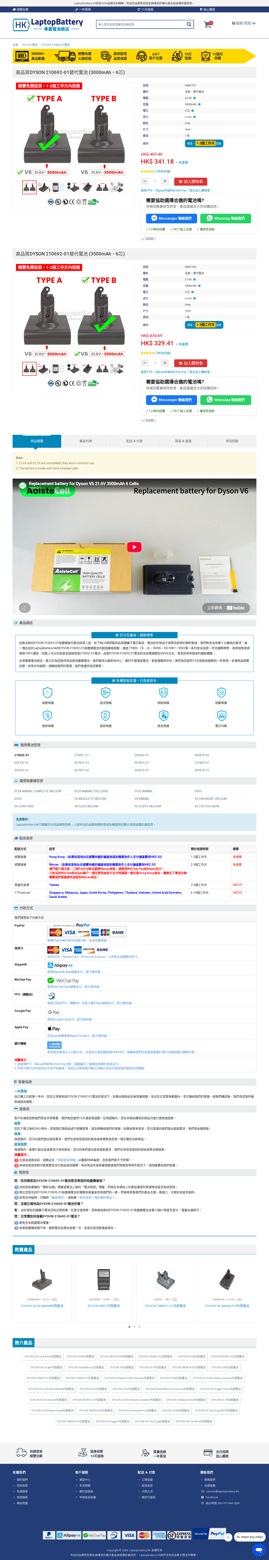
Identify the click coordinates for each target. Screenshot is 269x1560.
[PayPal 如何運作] (209, 1539)
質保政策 (22, 1485)
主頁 (15, 45)
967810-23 (81, 762)
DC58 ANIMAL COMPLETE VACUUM (37, 791)
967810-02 (81, 770)
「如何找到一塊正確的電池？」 (97, 1197)
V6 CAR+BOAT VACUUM (211, 798)
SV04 (17, 798)
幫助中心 (84, 1479)
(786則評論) (163, 171)
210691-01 (81, 755)
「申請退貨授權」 (66, 1160)
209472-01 (141, 770)
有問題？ (150, 238)
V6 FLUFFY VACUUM (147, 806)
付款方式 (147, 1491)
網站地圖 (22, 1503)
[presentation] (37, 441)
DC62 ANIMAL (143, 791)
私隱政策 (22, 1491)
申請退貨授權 (87, 1497)
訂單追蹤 (147, 1479)
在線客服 (209, 1485)
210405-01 (202, 762)
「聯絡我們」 (57, 1197)
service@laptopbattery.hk (222, 1491)
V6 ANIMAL (141, 798)
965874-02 (202, 755)
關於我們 (22, 1479)
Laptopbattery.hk (139, 1550)
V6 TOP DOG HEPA (207, 806)
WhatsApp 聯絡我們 (229, 218)
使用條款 (22, 1497)
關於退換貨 (86, 1491)
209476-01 (202, 770)
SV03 (198, 791)
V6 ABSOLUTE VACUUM (90, 798)
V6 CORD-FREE (24, 806)
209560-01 (141, 755)
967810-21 (141, 762)
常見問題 (84, 1485)
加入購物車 (193, 181)
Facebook (212, 1497)
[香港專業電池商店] (48, 30)
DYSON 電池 (30, 45)
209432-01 (21, 770)
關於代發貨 (149, 1497)
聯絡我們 (209, 1479)
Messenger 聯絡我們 (175, 218)
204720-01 (21, 762)
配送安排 (147, 1485)
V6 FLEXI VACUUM (86, 806)
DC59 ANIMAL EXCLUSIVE (91, 791)
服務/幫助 (243, 23)
